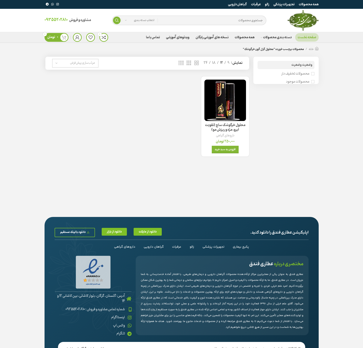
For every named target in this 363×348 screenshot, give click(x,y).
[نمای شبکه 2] (196, 63)
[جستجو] (117, 20)
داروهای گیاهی (225, 135)
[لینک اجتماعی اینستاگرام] (57, 4)
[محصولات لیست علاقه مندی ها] (90, 37)
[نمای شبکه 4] (181, 63)
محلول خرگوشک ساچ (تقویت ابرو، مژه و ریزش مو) (225, 127)
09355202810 (56, 20)
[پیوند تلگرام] (47, 4)
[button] (148, 232)
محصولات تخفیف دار (295, 73)
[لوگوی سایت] (302, 20)
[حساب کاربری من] (77, 37)
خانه (311, 49)
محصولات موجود (297, 81)
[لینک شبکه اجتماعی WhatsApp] (52, 4)
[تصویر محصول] (225, 100)
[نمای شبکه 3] (189, 63)
